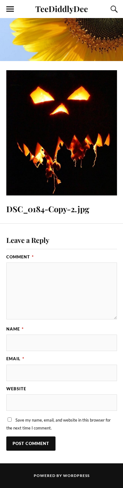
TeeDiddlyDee (61, 8)
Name (15, 328)
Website (16, 388)
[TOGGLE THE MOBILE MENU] (10, 9)
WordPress (76, 475)
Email (15, 358)
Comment (20, 256)
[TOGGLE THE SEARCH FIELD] (113, 9)
